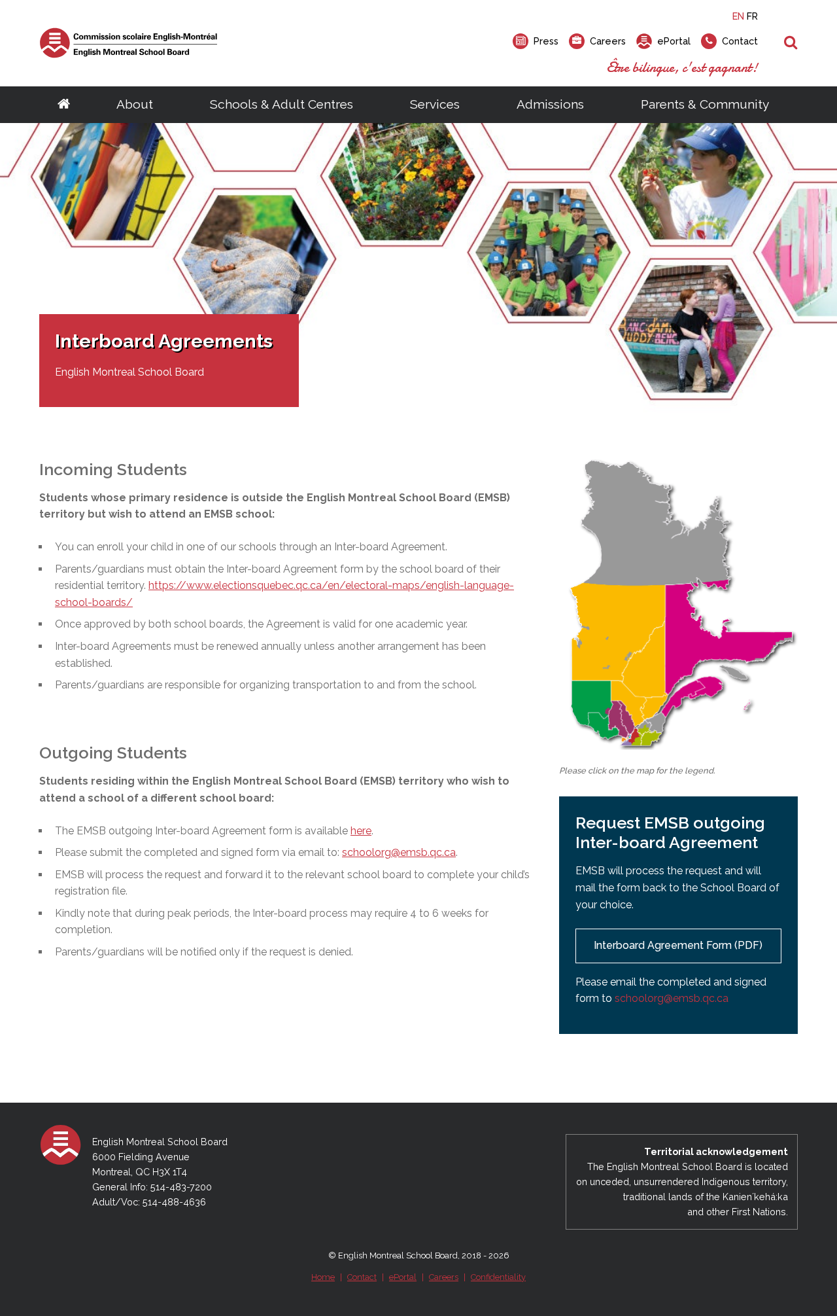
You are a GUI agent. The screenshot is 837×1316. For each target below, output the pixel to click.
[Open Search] (791, 43)
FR (752, 16)
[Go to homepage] (64, 104)
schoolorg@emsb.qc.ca (399, 852)
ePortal (403, 1277)
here (360, 831)
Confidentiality (498, 1277)
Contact (362, 1277)
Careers (443, 1277)
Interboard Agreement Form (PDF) (678, 945)
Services (435, 104)
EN (738, 16)
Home (323, 1277)
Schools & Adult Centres (281, 104)
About (134, 104)
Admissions (550, 104)
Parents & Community (705, 104)
